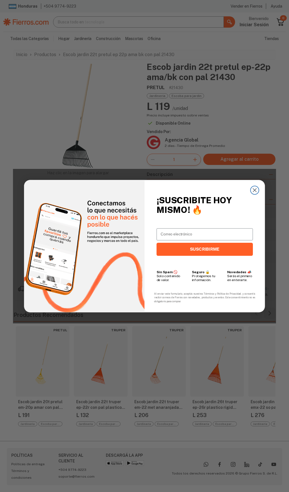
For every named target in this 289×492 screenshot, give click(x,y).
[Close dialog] (254, 190)
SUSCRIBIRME (205, 248)
